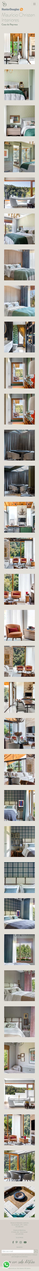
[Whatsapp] (6, 1264)
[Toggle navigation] (34, 4)
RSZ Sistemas (27, 1268)
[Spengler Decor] (4, 4)
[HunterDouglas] (12, 9)
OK (36, 1251)
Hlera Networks (20, 1268)
